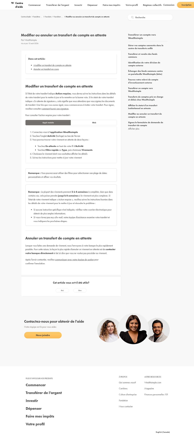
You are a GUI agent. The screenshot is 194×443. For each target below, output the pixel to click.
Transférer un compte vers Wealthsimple (140, 89)
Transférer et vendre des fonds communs (142, 55)
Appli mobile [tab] (48, 123)
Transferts (48, 16)
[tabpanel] (71, 145)
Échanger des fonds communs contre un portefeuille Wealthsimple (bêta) (145, 72)
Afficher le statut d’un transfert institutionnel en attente (142, 107)
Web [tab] (94, 123)
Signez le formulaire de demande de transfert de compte (145, 124)
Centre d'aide (26, 16)
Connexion (168, 4)
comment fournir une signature (55, 108)
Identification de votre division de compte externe (144, 64)
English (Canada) (163, 432)
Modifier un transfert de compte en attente (52, 65)
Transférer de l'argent (40, 16)
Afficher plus (133, 128)
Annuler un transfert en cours (46, 69)
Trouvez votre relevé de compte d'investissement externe (143, 81)
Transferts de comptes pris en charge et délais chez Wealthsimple (145, 98)
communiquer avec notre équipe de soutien (74, 259)
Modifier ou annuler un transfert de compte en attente (88, 16)
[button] (62, 290)
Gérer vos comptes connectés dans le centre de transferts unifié (145, 47)
